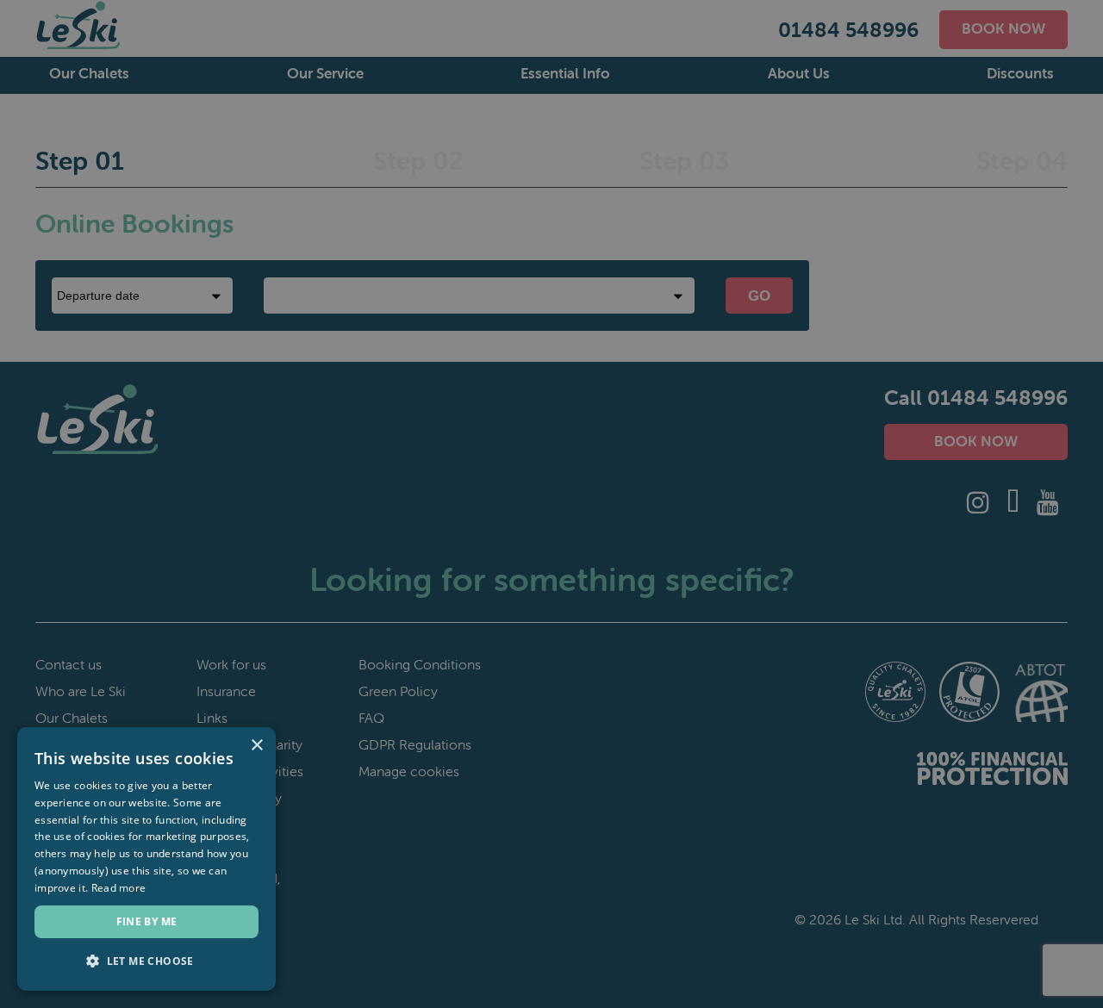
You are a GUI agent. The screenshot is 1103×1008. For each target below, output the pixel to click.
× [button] (256, 745)
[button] (146, 961)
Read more (118, 887)
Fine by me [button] (147, 921)
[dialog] (146, 859)
